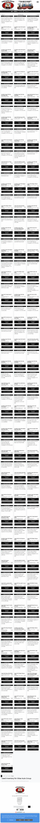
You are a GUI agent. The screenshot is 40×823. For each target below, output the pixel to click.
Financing (19, 799)
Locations (21, 11)
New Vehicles (19, 802)
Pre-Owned (20, 803)
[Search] (29, 807)
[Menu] (37, 2)
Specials (19, 804)
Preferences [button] (23, 817)
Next (12, 776)
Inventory (19, 801)
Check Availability (7, 35)
